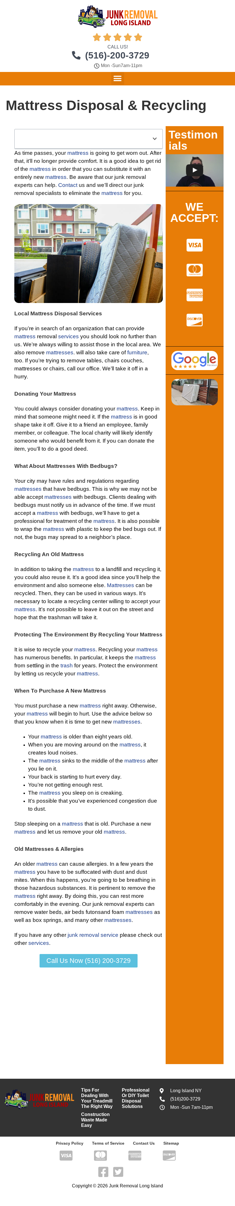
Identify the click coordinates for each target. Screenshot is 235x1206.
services (68, 336)
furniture (137, 352)
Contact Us (144, 1143)
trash (66, 665)
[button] (117, 78)
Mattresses (120, 585)
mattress (78, 153)
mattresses (59, 352)
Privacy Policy (69, 1143)
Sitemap (171, 1143)
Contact (67, 185)
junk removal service (93, 935)
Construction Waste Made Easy (95, 1120)
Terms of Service (108, 1143)
